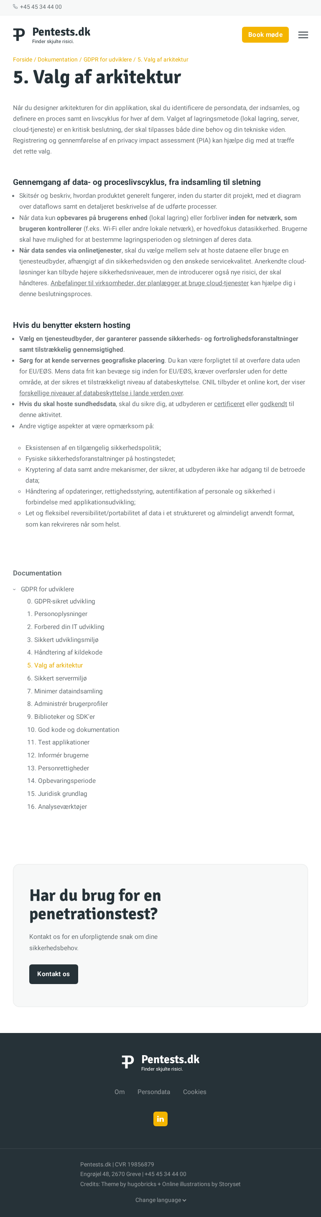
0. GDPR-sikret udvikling (61, 601)
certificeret (229, 404)
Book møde (265, 34)
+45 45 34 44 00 (40, 7)
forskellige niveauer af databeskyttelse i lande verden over (101, 393)
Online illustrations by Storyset (201, 1184)
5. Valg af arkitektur (55, 665)
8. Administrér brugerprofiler (67, 703)
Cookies (194, 1092)
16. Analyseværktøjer (57, 806)
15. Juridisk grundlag (57, 793)
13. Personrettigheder (58, 768)
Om (120, 1092)
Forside (22, 60)
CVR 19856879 (134, 1165)
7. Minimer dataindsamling (65, 691)
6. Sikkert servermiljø (57, 678)
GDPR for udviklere (47, 589)
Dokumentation (58, 60)
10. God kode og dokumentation (73, 729)
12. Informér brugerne (58, 755)
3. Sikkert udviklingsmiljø (63, 639)
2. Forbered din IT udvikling (65, 627)
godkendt (273, 404)
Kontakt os (53, 974)
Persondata (154, 1092)
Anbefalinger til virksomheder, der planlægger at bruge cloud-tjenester (150, 283)
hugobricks (141, 1184)
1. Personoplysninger (57, 614)
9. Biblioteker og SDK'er (61, 716)
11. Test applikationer (58, 742)
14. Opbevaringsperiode (61, 780)
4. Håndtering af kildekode (64, 652)
